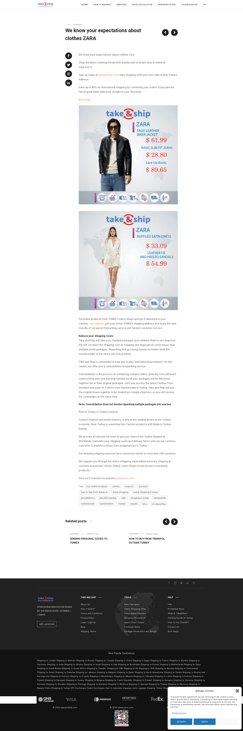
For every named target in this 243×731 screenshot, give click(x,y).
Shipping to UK (131, 668)
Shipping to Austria (178, 660)
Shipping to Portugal (76, 684)
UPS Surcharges (78, 688)
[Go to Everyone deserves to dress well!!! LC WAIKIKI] (174, 32)
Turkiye (121, 503)
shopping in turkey (140, 498)
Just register (96, 323)
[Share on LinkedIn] (68, 82)
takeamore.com (125, 478)
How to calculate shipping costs (121, 688)
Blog (83, 627)
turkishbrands (87, 503)
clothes (116, 486)
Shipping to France (159, 660)
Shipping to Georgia (139, 684)
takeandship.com (108, 74)
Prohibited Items (176, 609)
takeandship (160, 498)
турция (133, 503)
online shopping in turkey (145, 492)
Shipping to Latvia (164, 676)
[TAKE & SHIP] (45, 598)
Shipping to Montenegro (102, 676)
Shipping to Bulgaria (95, 680)
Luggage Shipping (146, 688)
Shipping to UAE (115, 668)
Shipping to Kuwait (150, 664)
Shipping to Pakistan (65, 672)
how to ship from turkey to (94, 492)
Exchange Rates (132, 627)
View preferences (229, 721)
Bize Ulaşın (173, 631)
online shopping (120, 492)
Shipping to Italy (109, 664)
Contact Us (173, 627)
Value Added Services (135, 613)
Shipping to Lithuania (144, 676)
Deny (204, 721)
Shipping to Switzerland (186, 668)
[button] (237, 691)
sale (124, 498)
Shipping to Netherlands (171, 664)
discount (143, 486)
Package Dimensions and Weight (140, 631)
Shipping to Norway (165, 668)
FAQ (170, 604)
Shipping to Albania (123, 676)
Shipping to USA (147, 668)
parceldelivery (87, 498)
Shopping (74, 534)
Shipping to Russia (85, 660)
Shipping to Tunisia (158, 684)
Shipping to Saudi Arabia (49, 668)
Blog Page (85, 99)
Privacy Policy (87, 618)
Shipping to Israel (92, 664)
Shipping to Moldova (118, 684)
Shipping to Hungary (163, 680)
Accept (181, 721)
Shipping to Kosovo (60, 676)
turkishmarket (106, 503)
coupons (129, 486)
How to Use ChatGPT (178, 622)
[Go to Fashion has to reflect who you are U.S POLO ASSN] (165, 32)
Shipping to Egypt (141, 660)
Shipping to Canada (104, 660)
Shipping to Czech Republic (119, 680)
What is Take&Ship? (177, 613)
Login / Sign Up (88, 622)
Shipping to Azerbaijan (129, 664)
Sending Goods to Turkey (180, 618)
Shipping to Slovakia (56, 684)
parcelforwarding (108, 498)
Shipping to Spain (126, 672)
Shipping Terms (88, 631)
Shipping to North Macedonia (149, 672)
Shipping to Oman (46, 672)
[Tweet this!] (68, 64)
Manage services (179, 713)
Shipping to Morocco (178, 684)
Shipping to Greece (75, 680)
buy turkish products (97, 486)
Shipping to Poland (143, 680)
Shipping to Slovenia (183, 680)
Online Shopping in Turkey (57, 688)
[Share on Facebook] (68, 55)
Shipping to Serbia (173, 672)
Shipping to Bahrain (66, 660)
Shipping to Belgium (107, 672)
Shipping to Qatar (192, 664)
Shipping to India (55, 664)
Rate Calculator (132, 604)
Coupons (77, 25)
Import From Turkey (134, 622)
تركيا (145, 503)
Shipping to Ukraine (73, 664)
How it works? (88, 609)
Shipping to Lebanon (86, 672)
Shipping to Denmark (55, 680)
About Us (85, 604)
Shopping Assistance (134, 618)
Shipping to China (123, 660)
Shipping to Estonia (183, 676)
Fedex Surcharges (96, 688)
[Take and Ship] (45, 4)
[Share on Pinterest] (68, 73)
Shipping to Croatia (80, 676)
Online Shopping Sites (135, 609)
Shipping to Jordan (46, 660)
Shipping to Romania (97, 684)
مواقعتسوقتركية (159, 503)
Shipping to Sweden (96, 668)
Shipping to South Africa (74, 668)
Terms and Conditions (92, 613)
